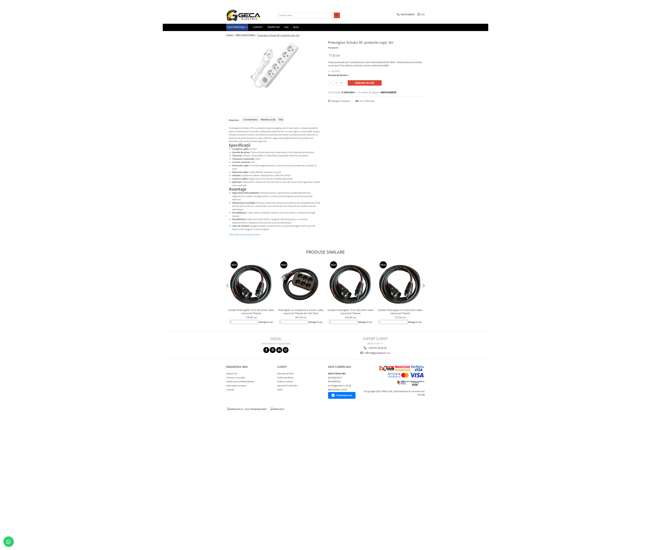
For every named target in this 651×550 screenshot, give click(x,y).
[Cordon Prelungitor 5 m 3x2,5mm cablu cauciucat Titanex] (400, 283)
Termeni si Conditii (235, 377)
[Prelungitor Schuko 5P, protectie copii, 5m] (274, 65)
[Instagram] (286, 350)
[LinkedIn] (279, 350)
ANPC (280, 389)
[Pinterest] (273, 350)
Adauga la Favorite (340, 101)
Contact (258, 27)
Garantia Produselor (287, 385)
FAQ (286, 27)
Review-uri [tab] (268, 119)
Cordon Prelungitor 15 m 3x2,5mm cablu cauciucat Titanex (350, 311)
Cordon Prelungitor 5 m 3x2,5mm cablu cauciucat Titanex (400, 311)
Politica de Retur (285, 377)
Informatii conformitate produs (244, 234)
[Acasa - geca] (247, 15)
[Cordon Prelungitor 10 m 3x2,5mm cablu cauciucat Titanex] (251, 283)
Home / (230, 35)
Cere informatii (366, 101)
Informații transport (236, 385)
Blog (296, 27)
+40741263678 (377, 348)
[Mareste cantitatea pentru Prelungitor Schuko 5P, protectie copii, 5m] (341, 83)
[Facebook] (266, 350)
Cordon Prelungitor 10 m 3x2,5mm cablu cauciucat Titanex (251, 311)
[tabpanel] (274, 65)
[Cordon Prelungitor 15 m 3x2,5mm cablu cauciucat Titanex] (350, 283)
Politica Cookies (285, 381)
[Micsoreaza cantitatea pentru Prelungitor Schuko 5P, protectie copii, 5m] (330, 83)
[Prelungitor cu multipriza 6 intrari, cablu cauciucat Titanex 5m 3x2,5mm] (301, 283)
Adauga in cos (364, 82)
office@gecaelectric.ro (377, 353)
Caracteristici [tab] (250, 119)
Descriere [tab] (234, 120)
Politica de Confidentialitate (240, 381)
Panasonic (333, 47)
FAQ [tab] (281, 119)
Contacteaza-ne (344, 395)
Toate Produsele (236, 27)
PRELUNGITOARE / (246, 35)
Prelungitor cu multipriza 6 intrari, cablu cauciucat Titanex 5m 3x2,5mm (301, 311)
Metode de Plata (285, 373)
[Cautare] (337, 15)
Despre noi (274, 27)
